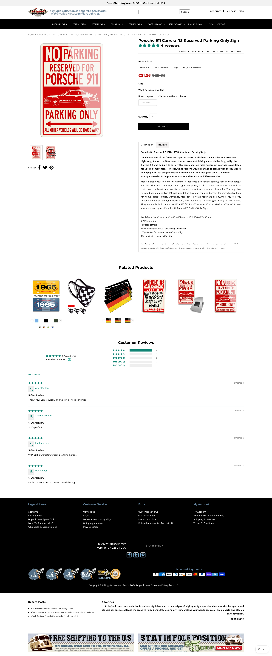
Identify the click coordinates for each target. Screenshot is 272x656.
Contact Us (89, 511)
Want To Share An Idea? (40, 523)
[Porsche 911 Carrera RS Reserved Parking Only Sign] (226, 314)
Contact (221, 24)
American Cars (59, 24)
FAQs (86, 515)
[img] (35, 383)
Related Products (136, 267)
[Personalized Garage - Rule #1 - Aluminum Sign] (154, 314)
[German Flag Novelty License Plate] (118, 314)
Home (31, 34)
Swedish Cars (155, 24)
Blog (211, 24)
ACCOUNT (215, 11)
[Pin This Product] (51, 167)
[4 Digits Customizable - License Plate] (46, 314)
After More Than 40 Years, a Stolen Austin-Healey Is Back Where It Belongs (62, 612)
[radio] (153, 67)
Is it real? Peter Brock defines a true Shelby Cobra (52, 608)
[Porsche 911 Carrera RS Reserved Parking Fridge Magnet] (190, 314)
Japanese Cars (175, 24)
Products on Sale (147, 519)
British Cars (79, 24)
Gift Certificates (147, 515)
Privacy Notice (90, 526)
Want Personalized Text (151, 90)
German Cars (98, 24)
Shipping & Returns (204, 519)
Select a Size (145, 61)
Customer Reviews (148, 511)
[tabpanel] (191, 200)
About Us (33, 511)
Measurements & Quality (97, 519)
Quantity (143, 116)
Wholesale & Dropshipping (42, 526)
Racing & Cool (195, 24)
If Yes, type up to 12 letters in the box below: (162, 96)
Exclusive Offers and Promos (208, 515)
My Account (199, 511)
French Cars (135, 24)
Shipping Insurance (93, 523)
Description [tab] (147, 144)
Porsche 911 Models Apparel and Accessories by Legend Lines (72, 34)
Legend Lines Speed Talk (41, 519)
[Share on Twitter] (45, 167)
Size (140, 83)
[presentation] (60, 320)
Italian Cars (117, 24)
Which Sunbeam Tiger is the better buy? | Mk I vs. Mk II (54, 616)
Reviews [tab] (162, 144)
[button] (149, 45)
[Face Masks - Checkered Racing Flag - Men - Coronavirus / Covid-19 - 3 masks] (82, 314)
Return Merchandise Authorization (156, 523)
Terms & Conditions (204, 523)
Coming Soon (35, 515)
